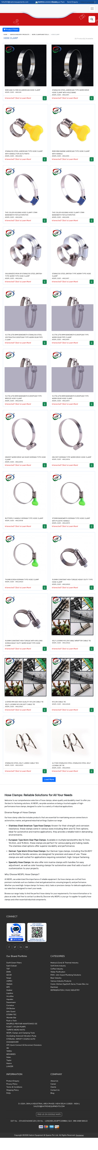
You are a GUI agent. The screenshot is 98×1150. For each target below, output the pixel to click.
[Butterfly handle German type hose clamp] (25, 493)
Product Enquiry (12, 1081)
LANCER (9, 1066)
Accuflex (10, 996)
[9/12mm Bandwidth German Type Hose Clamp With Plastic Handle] (72, 493)
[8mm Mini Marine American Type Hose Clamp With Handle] (72, 126)
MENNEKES (11, 1054)
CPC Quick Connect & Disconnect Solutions (24, 1045)
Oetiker (9, 990)
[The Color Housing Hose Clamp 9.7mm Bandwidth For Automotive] (25, 187)
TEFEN (9, 1051)
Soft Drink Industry (58, 966)
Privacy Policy (11, 1084)
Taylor (8, 1060)
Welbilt (9, 984)
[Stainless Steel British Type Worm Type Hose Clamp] (72, 249)
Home (5, 34)
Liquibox (9, 993)
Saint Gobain (11, 966)
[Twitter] (15, 947)
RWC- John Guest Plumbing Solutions (66, 975)
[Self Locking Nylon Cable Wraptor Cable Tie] (72, 616)
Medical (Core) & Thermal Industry (64, 963)
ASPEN (9, 981)
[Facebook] (9, 947)
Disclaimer (80, 1135)
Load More (49, 779)
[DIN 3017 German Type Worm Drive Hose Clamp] (72, 432)
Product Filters (11, 30)
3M (7, 1048)
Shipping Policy (12, 1090)
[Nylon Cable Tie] (72, 677)
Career (53, 1084)
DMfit (8, 972)
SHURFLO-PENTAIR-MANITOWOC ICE (21, 1024)
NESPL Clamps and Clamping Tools (20, 1033)
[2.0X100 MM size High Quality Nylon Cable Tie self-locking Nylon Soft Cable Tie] (25, 677)
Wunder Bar (11, 1017)
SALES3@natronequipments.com (15, 2)
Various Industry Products (19, 34)
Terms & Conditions (14, 1087)
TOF (8, 969)
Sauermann (11, 1002)
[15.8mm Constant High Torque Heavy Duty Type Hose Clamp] (72, 554)
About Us (54, 1081)
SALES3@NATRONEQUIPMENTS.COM (49, 1106)
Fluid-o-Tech (11, 1020)
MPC (8, 987)
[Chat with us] (16, 932)
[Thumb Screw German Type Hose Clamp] (25, 554)
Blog (52, 1093)
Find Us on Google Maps (49, 1114)
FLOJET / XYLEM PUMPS (16, 1027)
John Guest (10, 1011)
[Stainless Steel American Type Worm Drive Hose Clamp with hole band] (72, 65)
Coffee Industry (57, 969)
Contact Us (55, 1090)
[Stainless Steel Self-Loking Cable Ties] (25, 738)
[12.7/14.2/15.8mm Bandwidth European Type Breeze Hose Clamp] (25, 371)
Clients (53, 1087)
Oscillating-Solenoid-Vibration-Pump (21, 1036)
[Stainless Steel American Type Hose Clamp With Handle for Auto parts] (25, 126)
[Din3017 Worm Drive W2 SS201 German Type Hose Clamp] (25, 432)
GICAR (9, 975)
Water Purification (58, 972)
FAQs (8, 1093)
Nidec (8, 1057)
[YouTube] (26, 947)
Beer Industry (56, 978)
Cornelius (10, 1005)
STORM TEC (11, 1014)
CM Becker (10, 1008)
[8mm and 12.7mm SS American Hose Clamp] (25, 65)
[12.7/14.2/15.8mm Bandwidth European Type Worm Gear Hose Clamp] (72, 371)
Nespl (8, 978)
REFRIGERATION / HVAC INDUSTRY (65, 990)
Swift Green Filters (14, 963)
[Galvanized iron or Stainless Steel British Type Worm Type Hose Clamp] (25, 249)
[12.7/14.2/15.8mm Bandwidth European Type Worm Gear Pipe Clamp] (72, 310)
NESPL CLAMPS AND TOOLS (40, 34)
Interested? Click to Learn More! (18, 98)
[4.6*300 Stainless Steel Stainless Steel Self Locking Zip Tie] (72, 738)
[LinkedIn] (20, 947)
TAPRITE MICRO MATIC (15, 1030)
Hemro (9, 1063)
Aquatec (9, 999)
